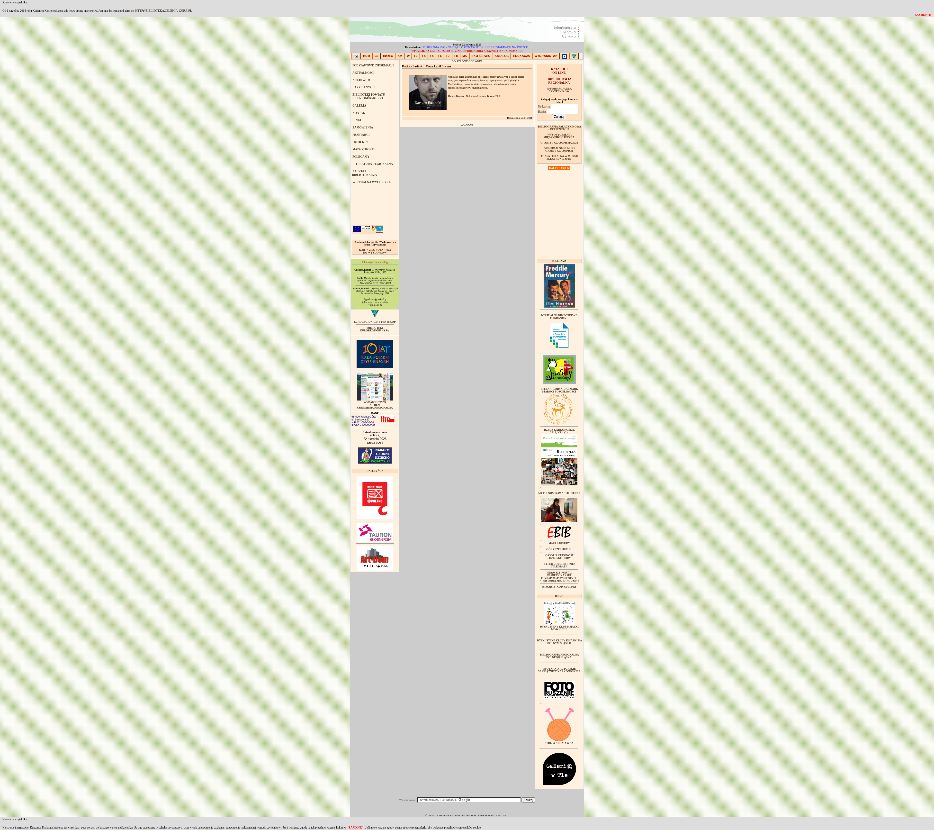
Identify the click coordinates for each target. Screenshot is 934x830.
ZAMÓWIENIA (362, 127)
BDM (366, 56)
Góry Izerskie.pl (559, 549)
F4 (424, 56)
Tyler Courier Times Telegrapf (559, 565)
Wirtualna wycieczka (371, 182)
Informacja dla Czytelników (559, 90)
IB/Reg (388, 56)
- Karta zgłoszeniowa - (375, 250)
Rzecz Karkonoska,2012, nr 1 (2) (559, 431)
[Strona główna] (356, 56)
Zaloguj (467, 124)
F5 (432, 56)
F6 (440, 56)
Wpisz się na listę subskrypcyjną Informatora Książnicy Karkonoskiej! (467, 51)
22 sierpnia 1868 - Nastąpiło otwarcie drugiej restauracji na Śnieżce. (476, 47)
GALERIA (359, 105)
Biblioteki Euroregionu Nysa (374, 329)
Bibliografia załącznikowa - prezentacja (559, 128)
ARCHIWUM (361, 80)
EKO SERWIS (481, 56)
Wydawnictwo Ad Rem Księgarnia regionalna (375, 405)
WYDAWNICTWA (546, 56)
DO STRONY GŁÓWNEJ (467, 61)
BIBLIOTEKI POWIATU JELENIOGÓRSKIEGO (368, 96)
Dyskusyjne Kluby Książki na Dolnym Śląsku (559, 642)
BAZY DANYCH (363, 87)
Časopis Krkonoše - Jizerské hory (559, 556)
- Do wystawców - (374, 252)
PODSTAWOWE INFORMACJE (373, 65)
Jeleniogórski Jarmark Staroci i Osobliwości (559, 390)
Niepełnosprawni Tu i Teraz (559, 493)
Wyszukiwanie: (408, 800)
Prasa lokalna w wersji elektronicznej (559, 157)
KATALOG (502, 56)
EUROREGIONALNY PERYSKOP (375, 321)
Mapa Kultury (559, 543)
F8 (456, 56)
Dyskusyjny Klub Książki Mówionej (559, 628)
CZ (376, 56)
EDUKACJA (521, 56)
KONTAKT (359, 113)
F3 (416, 56)
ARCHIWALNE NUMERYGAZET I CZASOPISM (559, 149)
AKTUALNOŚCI (363, 72)
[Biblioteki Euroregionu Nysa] (574, 56)
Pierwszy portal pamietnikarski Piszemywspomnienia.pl (559, 575)
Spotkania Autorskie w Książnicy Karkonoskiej (559, 670)
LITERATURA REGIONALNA (372, 164)
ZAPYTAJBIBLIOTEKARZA (364, 173)
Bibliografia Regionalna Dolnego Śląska (559, 656)
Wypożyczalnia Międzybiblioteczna (559, 136)
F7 (448, 56)
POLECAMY (360, 156)
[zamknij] (355, 827)
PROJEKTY (360, 142)
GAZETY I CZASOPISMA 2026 (559, 142)
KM (400, 56)
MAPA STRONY (363, 149)
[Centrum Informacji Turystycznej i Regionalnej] (564, 56)
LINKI (356, 120)
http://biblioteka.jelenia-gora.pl (163, 10)
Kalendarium (559, 168)
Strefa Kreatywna (559, 743)
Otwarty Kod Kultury (559, 586)
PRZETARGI (361, 135)
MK (464, 56)
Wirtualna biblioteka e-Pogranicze (559, 316)
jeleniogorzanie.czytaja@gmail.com (375, 303)
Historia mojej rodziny (561, 580)
